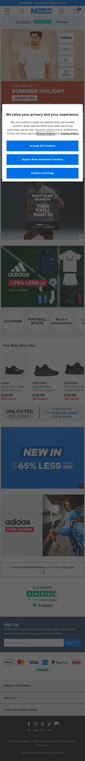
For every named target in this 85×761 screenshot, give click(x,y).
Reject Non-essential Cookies (42, 159)
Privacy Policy (45, 133)
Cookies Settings (42, 173)
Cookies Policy (69, 133)
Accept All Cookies (42, 145)
